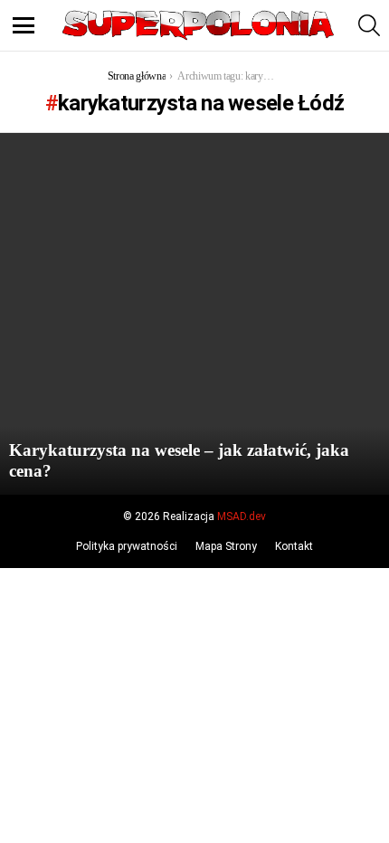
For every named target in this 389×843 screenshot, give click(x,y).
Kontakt (294, 546)
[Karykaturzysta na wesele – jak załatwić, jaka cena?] (194, 314)
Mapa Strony (226, 546)
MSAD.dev (241, 516)
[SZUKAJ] (369, 25)
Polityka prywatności (126, 546)
